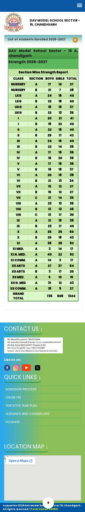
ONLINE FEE (13, 397)
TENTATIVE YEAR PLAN (21, 406)
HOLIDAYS (12, 422)
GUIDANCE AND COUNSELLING (27, 414)
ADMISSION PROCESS (20, 389)
